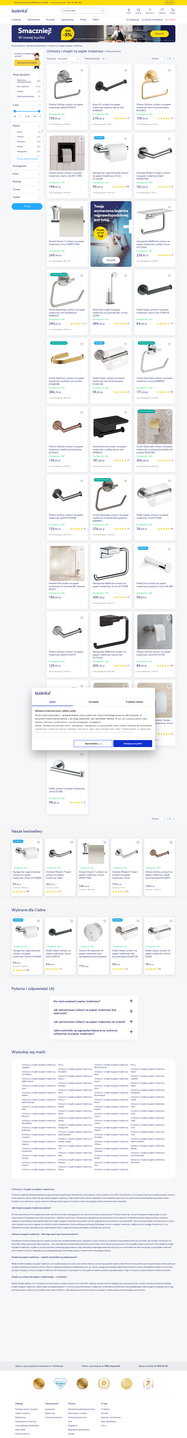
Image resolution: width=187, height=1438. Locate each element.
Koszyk (172, 13)
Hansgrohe (22, 152)
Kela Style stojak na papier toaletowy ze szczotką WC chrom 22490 (110, 313)
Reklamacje (20, 1417)
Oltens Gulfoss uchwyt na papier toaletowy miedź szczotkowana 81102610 (66, 449)
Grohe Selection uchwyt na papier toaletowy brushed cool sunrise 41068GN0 (66, 381)
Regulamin (72, 1426)
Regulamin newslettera (78, 1430)
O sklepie (105, 1409)
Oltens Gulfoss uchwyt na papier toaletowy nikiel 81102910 (66, 653)
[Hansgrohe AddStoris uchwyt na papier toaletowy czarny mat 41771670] (111, 631)
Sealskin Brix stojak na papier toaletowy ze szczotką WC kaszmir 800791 (67, 586)
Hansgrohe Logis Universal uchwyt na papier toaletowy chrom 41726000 (111, 176)
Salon (129, 13)
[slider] (14, 111)
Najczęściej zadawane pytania (81, 1409)
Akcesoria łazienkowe (36, 46)
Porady (71, 1434)
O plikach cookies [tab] (134, 702)
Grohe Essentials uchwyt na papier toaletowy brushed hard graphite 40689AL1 (111, 518)
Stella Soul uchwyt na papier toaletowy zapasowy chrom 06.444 (154, 585)
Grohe (20, 147)
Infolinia (138, 13)
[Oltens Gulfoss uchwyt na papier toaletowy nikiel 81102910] (67, 631)
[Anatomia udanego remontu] (93, 33)
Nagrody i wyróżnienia (111, 1417)
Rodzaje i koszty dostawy (26, 1409)
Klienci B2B (20, 1430)
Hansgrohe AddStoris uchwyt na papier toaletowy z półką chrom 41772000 (153, 244)
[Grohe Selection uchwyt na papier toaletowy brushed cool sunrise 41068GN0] (67, 358)
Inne (70, 1421)
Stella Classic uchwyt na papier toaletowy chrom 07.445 (152, 516)
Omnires (21, 142)
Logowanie (50, 1409)
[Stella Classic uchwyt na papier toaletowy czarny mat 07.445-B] (154, 289)
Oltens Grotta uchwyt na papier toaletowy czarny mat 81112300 (65, 174)
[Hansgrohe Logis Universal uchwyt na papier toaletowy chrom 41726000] (111, 152)
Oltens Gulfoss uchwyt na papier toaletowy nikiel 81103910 (66, 106)
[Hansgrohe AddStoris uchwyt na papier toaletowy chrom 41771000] (111, 563)
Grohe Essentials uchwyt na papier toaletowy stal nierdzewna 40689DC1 (67, 313)
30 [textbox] (103, 59)
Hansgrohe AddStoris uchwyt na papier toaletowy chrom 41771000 (110, 585)
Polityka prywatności (77, 1417)
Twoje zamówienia (53, 1417)
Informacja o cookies (77, 1413)
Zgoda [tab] (52, 702)
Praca (103, 1426)
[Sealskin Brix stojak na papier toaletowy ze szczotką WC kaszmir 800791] (67, 563)
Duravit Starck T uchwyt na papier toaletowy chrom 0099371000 (66, 243)
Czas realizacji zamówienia (27, 1426)
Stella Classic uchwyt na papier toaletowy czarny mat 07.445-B (152, 311)
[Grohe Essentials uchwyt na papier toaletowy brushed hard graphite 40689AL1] (111, 495)
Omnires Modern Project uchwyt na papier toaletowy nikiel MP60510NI (153, 176)
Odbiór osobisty (22, 1413)
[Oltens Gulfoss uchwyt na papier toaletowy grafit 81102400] (67, 495)
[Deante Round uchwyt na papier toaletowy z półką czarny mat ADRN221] (111, 426)
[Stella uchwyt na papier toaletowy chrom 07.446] (67, 768)
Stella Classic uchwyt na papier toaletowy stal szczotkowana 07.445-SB (109, 381)
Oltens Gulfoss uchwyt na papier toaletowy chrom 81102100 (153, 653)
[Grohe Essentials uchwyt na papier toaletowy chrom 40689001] (154, 358)
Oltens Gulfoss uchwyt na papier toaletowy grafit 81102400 (66, 516)
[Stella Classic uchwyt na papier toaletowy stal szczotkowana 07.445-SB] (111, 358)
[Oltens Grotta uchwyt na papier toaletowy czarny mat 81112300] (67, 152)
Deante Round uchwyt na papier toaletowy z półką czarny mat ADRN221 (109, 449)
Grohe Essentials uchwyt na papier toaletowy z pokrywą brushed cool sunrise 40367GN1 (154, 449)
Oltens (20, 137)
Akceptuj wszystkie (132, 743)
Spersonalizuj (91, 743)
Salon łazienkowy (108, 1421)
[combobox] (68, 59)
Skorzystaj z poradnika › (27, 64)
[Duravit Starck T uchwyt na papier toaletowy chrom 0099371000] (67, 221)
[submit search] (101, 11)
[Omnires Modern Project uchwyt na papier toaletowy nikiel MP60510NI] (154, 152)
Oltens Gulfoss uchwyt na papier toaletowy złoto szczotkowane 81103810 (153, 107)
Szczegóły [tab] (94, 702)
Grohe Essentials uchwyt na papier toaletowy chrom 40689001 (154, 380)
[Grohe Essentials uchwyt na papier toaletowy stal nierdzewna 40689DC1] (67, 289)
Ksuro (19, 132)
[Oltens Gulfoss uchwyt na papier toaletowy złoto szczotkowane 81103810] (154, 84)
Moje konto (150, 13)
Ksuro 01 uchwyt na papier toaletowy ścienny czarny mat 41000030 (108, 107)
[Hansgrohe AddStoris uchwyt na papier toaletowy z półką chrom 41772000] (154, 221)
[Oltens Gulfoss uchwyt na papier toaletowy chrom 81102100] (154, 631)
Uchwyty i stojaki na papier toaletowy (66, 46)
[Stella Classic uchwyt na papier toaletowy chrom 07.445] (154, 495)
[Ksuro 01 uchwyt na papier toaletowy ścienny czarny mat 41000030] (111, 84)
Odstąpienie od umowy (25, 1421)
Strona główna (18, 46)
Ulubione (162, 13)
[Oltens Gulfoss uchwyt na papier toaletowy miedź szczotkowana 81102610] (67, 426)
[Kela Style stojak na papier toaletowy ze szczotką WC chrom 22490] (111, 289)
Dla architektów (22, 1434)
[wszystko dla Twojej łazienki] (26, 9)
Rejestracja (50, 1413)
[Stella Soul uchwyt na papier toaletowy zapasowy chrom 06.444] (154, 563)
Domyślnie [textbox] (62, 59)
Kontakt (104, 1413)
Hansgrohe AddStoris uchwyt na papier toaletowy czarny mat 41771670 (109, 655)
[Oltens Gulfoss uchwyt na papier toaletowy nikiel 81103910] (67, 84)
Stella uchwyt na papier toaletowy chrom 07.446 (67, 790)
